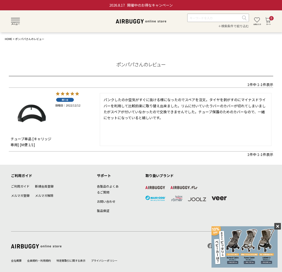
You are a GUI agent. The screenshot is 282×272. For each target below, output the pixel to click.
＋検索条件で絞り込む (233, 26)
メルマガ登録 (20, 195)
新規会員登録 (44, 186)
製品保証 (103, 210)
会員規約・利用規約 (39, 260)
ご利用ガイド (20, 186)
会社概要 (16, 260)
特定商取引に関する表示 (70, 260)
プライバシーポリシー (104, 260)
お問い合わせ (106, 201)
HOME (8, 39)
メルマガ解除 (44, 195)
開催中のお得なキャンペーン (141, 5)
